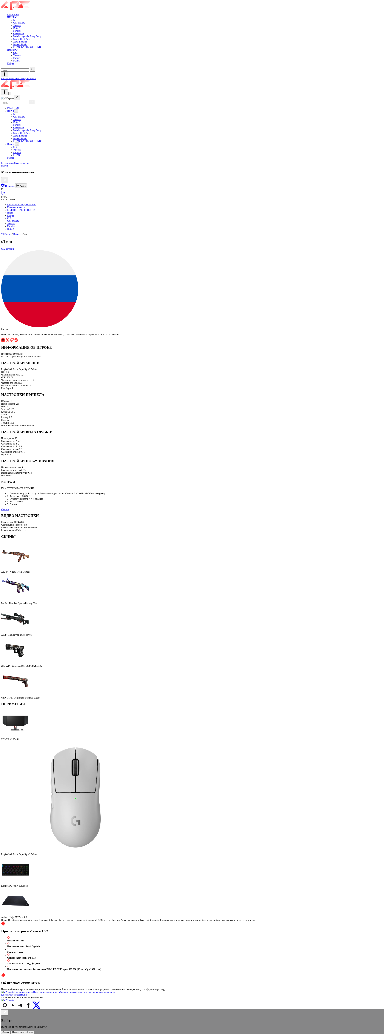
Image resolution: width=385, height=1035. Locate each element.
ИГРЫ (10, 17)
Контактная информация (14, 994)
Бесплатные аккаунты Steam (21, 204)
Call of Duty (19, 22)
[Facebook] (28, 1008)
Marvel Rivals (20, 44)
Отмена (5, 1032)
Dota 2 (16, 28)
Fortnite (17, 31)
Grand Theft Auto (21, 39)
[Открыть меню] (9, 93)
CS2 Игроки (7, 249)
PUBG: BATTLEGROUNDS (27, 47)
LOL (15, 20)
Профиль (10, 186)
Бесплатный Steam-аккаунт (15, 78)
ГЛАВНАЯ (13, 14)
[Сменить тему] (4, 92)
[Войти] (3, 194)
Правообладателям (23, 992)
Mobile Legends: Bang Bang (27, 36)
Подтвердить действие (22, 1032)
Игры (10, 212)
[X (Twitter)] (36, 1008)
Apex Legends (20, 41)
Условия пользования (71, 992)
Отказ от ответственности (46, 992)
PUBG (16, 60)
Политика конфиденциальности (98, 992)
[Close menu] (17, 97)
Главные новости (16, 207)
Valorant (17, 25)
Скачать (5, 509)
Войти (32, 78)
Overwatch (18, 33)
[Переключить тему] (4, 74)
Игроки (11, 50)
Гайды (10, 63)
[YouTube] (13, 1008)
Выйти (22, 186)
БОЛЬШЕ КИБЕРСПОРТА (21, 210)
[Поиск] (31, 102)
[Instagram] (5, 1008)
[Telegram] (21, 1008)
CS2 (15, 52)
